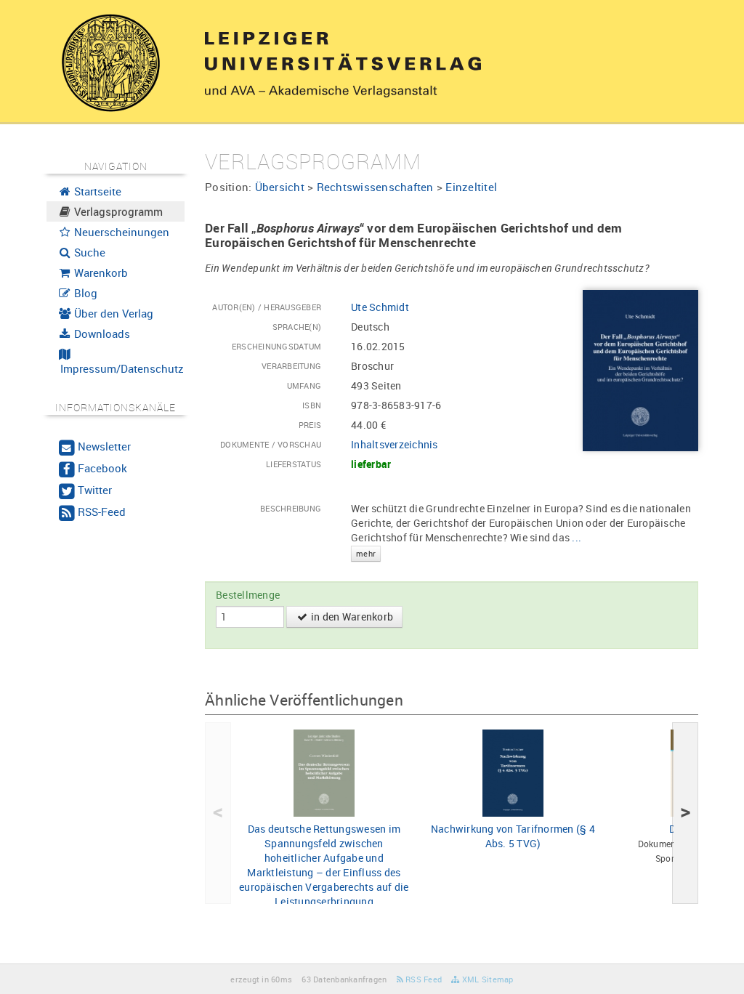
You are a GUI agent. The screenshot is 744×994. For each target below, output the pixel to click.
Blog (84, 293)
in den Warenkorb (351, 616)
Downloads (100, 333)
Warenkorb (99, 272)
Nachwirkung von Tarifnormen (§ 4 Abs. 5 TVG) (513, 836)
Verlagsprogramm (117, 211)
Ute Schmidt (380, 307)
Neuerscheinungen (120, 232)
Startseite (96, 191)
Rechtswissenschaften (375, 186)
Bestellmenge (248, 595)
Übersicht (279, 186)
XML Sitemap (486, 979)
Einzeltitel (471, 186)
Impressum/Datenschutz (120, 368)
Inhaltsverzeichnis (394, 444)
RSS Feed (422, 979)
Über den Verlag (112, 313)
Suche (88, 252)
